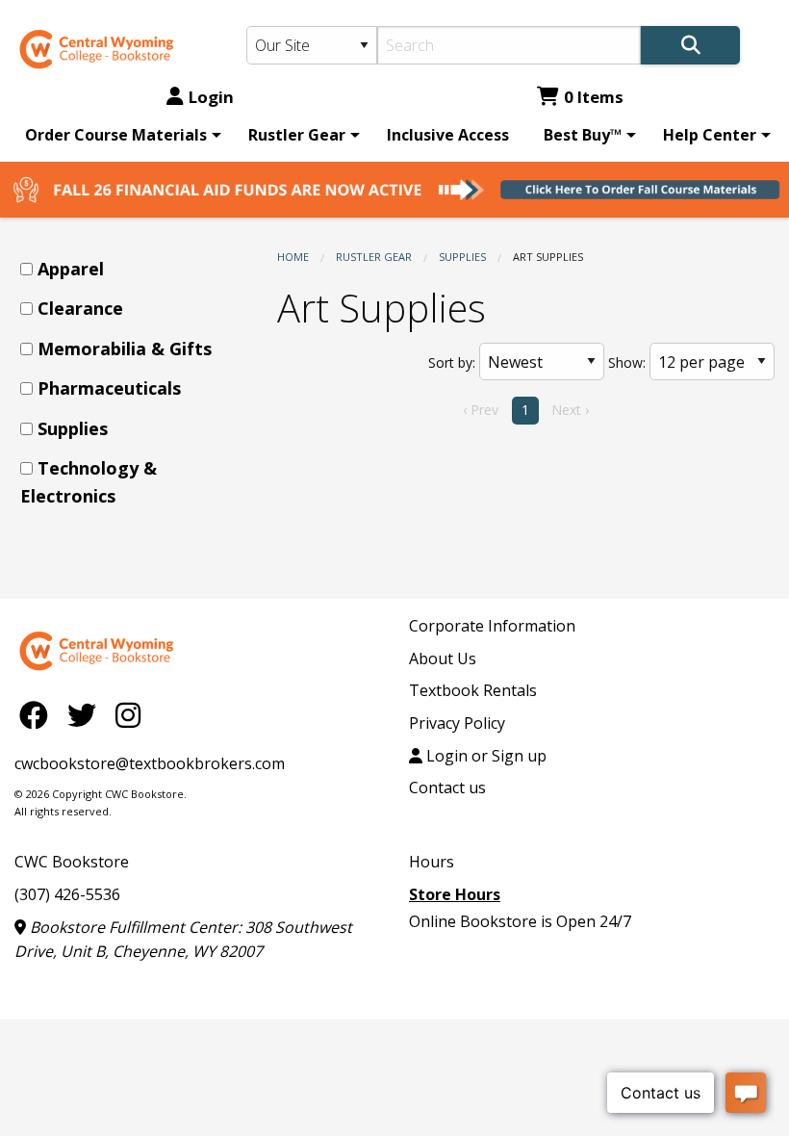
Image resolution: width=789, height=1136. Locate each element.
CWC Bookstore (71, 861)
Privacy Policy (457, 723)
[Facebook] (38, 714)
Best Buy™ (583, 134)
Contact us (447, 787)
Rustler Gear (296, 134)
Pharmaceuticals (109, 388)
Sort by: (451, 362)
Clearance (80, 308)
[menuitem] (120, 134)
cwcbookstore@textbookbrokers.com (149, 763)
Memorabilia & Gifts (125, 348)
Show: (627, 362)
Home (293, 256)
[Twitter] (86, 714)
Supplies (462, 256)
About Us (442, 658)
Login (211, 97)
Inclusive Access (448, 134)
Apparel (71, 268)
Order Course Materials (116, 134)
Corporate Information (492, 625)
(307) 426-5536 (67, 894)
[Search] (690, 45)
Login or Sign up (484, 755)
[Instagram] (127, 714)
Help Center (709, 134)
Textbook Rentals (473, 690)
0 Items (594, 97)
